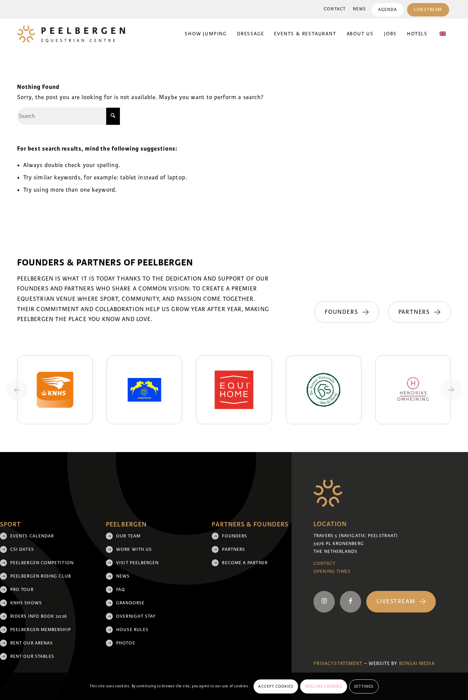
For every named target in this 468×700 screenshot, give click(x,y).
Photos (125, 643)
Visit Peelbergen (137, 563)
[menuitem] (334, 9)
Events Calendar (32, 536)
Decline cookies (323, 686)
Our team (128, 536)
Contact (335, 9)
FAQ (120, 589)
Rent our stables (32, 656)
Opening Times (331, 571)
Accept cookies (275, 686)
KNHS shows (26, 603)
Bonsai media (417, 663)
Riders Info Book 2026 (38, 616)
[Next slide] (450, 390)
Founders (234, 536)
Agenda (387, 9)
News (359, 9)
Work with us (134, 549)
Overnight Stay (136, 616)
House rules (132, 629)
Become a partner (244, 563)
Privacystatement (337, 663)
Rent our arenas (31, 643)
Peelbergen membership (40, 629)
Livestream (428, 9)
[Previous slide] (17, 390)
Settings (364, 686)
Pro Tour (22, 589)
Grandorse (130, 603)
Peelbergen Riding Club (40, 576)
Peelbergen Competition (42, 563)
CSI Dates (22, 549)
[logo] (71, 34)
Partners (233, 549)
